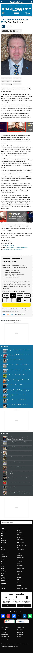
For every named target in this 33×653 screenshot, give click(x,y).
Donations (20, 632)
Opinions (3, 583)
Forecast (19, 573)
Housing (2, 563)
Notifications (20, 634)
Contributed (9, 26)
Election (2, 551)
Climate (2, 538)
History (2, 561)
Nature (2, 566)
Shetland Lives (20, 537)
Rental (18, 563)
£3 (4, 300)
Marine (2, 565)
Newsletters (20, 582)
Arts (2, 533)
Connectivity (4, 542)
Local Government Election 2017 (14, 320)
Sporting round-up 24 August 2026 (15, 462)
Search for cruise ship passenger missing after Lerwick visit (18, 350)
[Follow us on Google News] (9, 621)
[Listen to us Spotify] (30, 616)
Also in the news (4, 530)
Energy (2, 554)
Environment (4, 558)
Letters (2, 585)
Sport (2, 575)
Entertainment (4, 556)
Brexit (2, 535)
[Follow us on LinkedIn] (24, 616)
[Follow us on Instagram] (8, 616)
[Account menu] (31, 1)
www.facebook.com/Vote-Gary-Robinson (17, 247)
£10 (19, 300)
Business (3, 537)
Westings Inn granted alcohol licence (16, 467)
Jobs (18, 553)
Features (19, 530)
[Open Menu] (1, 1)
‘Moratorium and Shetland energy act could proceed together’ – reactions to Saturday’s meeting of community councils (17, 438)
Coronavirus (3, 544)
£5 (9, 300)
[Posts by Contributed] (3, 26)
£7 (14, 300)
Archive (19, 577)
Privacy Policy (4, 639)
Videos (19, 585)
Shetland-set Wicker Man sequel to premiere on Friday (18, 457)
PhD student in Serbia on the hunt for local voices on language (19, 472)
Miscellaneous (20, 568)
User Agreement (5, 636)
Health (2, 559)
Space (2, 573)
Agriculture (3, 531)
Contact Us (4, 630)
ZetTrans (19, 551)
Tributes (19, 534)
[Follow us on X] (19, 616)
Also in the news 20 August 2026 (14, 384)
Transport (3, 577)
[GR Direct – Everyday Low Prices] (16, 10)
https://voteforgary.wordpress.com (13, 249)
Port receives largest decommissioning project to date (19, 370)
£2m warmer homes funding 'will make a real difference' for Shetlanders (18, 380)
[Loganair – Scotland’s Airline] (16, 127)
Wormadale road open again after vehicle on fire (18, 482)
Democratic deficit (11, 487)
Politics (2, 570)
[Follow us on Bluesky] (14, 616)
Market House (20, 549)
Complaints (20, 630)
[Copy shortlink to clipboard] (14, 31)
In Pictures (19, 532)
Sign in (24, 606)
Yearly (27, 295)
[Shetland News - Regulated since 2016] (22, 621)
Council (2, 545)
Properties (20, 560)
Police (2, 568)
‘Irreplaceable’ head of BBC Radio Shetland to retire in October (18, 405)
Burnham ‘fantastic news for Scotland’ (16, 399)
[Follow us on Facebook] (3, 616)
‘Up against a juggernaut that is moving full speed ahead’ (18, 477)
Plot (18, 567)
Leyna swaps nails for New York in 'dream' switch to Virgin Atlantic (19, 355)
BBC (18, 547)
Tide (18, 575)
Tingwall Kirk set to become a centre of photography (16, 395)
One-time (5, 295)
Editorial (19, 528)
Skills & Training (20, 557)
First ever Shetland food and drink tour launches (19, 452)
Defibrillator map (22, 588)
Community (3, 540)
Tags (18, 579)
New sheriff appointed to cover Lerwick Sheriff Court (18, 365)
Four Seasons (20, 539)
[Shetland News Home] (16, 3)
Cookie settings (5, 627)
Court (2, 547)
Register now (8, 606)
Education (3, 549)
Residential (19, 561)
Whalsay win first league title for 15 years (17, 374)
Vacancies (19, 555)
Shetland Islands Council (22, 545)
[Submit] (30, 522)
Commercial (20, 542)
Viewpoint (3, 588)
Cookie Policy (20, 627)
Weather (3, 580)
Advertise (3, 632)
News (2, 528)
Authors (19, 581)
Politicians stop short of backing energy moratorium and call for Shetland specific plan (18, 390)
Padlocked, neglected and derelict (15, 359)
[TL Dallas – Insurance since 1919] (16, 216)
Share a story (4, 634)
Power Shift (3, 572)
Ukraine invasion (4, 579)
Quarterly (20, 295)
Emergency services (5, 552)
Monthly (13, 295)
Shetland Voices (21, 536)
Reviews (3, 587)
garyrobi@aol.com (9, 245)
